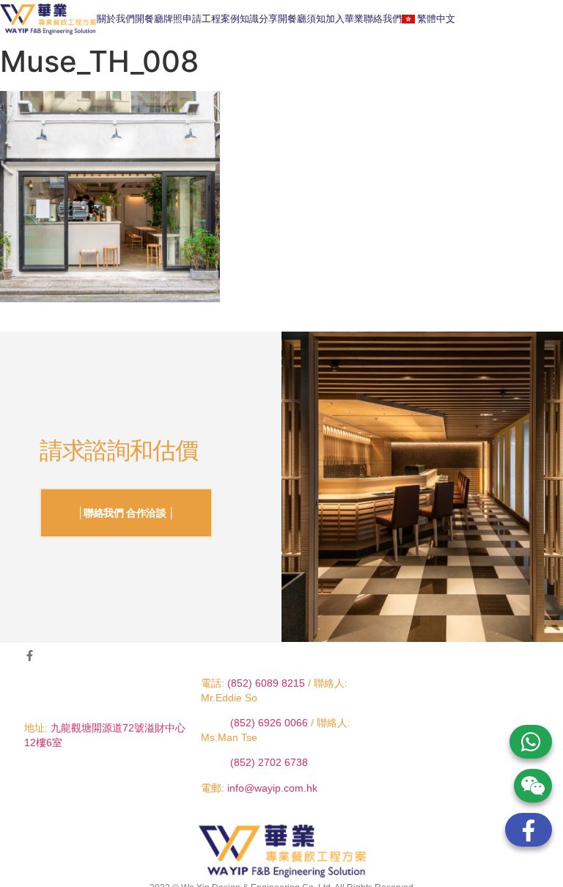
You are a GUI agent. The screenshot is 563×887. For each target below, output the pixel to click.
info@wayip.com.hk (272, 788)
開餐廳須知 (301, 18)
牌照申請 (182, 18)
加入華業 (344, 18)
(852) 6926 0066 (270, 723)
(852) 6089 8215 (266, 683)
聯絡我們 (383, 18)
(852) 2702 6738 (269, 762)
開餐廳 (149, 18)
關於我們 (116, 18)
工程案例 (221, 18)
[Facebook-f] (29, 655)
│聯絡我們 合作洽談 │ (126, 513)
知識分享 (259, 18)
